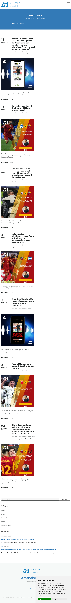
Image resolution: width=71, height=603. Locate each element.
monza (29, 371)
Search (64, 499)
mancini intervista (17, 54)
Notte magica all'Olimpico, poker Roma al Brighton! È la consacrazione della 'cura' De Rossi (23, 238)
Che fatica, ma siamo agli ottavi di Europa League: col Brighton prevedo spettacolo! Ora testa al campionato (23, 429)
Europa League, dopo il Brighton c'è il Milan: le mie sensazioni (22, 108)
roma (24, 371)
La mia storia (5, 518)
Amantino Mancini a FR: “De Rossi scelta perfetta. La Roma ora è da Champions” (23, 302)
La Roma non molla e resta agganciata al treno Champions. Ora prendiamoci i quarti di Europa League (22, 173)
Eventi (3, 510)
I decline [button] (47, 599)
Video (3, 521)
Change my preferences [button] (59, 599)
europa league (21, 247)
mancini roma (27, 52)
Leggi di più (5, 100)
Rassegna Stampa (6, 525)
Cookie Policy (30, 598)
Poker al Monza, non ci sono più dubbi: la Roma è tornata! (23, 366)
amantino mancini (17, 52)
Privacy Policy (21, 598)
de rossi (25, 54)
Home (13, 23)
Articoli (3, 514)
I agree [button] (41, 599)
